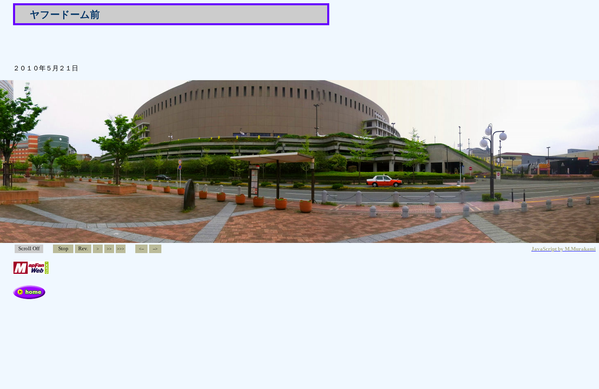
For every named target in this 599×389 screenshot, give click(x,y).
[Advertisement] (108, 44)
